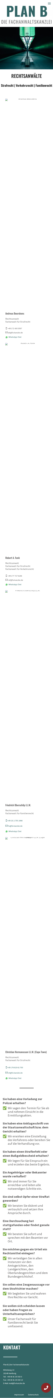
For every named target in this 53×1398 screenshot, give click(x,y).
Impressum (19, 1394)
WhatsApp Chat (14, 337)
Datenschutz (33, 1394)
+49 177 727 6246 (13, 576)
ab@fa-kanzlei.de (14, 332)
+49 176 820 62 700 (14, 1067)
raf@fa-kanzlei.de (14, 580)
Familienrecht (44, 85)
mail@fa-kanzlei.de (17, 1383)
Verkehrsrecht (24, 85)
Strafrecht (7, 85)
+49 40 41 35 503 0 (14, 1376)
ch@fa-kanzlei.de (14, 1073)
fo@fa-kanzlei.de (13, 826)
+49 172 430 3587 (13, 328)
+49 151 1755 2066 (13, 820)
